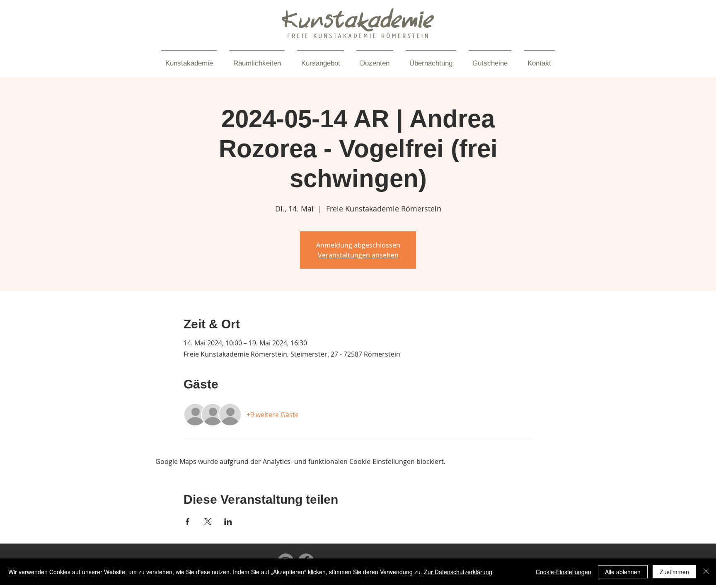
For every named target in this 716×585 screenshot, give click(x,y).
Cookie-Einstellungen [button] (563, 572)
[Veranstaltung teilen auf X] (208, 521)
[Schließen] (706, 571)
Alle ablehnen (623, 572)
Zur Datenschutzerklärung (458, 572)
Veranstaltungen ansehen (358, 255)
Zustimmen (674, 572)
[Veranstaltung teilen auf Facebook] (187, 521)
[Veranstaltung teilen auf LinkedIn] (228, 521)
